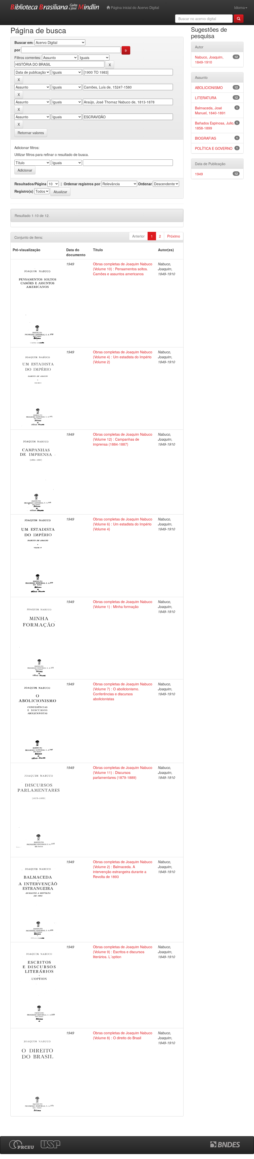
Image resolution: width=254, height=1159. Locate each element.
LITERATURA (205, 97)
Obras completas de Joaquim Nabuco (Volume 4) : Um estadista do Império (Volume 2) (122, 356)
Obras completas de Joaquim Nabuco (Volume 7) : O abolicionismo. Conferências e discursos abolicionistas (122, 691)
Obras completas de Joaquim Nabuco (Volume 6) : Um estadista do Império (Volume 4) (122, 524)
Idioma (239, 7)
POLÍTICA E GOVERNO (213, 148)
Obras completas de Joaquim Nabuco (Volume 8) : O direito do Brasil (122, 1035)
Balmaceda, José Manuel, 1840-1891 (210, 110)
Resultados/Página (30, 183)
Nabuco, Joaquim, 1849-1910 (209, 59)
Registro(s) (23, 191)
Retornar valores (31, 132)
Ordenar (145, 183)
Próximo (173, 236)
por (17, 49)
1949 (199, 173)
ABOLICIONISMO (209, 87)
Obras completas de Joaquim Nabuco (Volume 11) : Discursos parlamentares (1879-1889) (122, 772)
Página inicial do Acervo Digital (134, 7)
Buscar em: (23, 42)
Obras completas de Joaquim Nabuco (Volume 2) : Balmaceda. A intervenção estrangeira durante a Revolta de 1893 (122, 869)
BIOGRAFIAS (205, 138)
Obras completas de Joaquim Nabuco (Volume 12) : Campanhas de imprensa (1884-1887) (122, 439)
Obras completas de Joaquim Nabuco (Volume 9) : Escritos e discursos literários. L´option (122, 951)
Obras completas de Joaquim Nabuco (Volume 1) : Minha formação (122, 604)
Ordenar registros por (82, 183)
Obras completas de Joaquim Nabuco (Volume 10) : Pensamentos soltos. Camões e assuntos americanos (122, 268)
